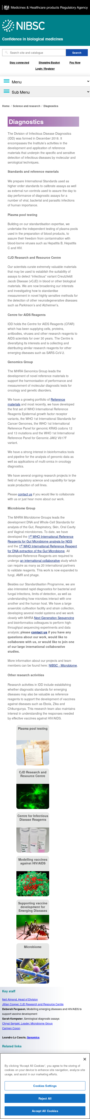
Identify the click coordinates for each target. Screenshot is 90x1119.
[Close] (85, 1059)
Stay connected (19, 62)
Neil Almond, (20, 999)
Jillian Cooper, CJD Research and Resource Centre (33, 1004)
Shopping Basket (49, 62)
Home (6, 106)
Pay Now (74, 62)
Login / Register (45, 69)
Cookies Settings (45, 1086)
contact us (25, 494)
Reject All (45, 1098)
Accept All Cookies (45, 1111)
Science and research (26, 106)
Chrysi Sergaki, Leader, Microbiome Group (27, 1023)
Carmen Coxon (11, 1028)
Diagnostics (50, 106)
